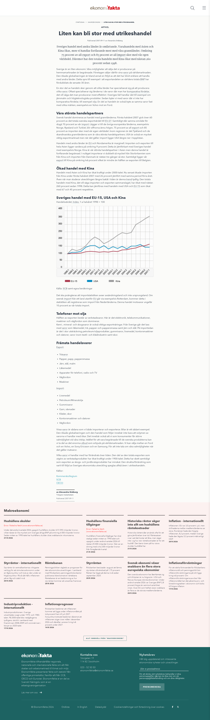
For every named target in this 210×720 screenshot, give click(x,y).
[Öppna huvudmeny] (204, 8)
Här (156, 676)
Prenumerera (152, 687)
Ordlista (65, 707)
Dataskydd (100, 707)
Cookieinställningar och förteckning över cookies (139, 707)
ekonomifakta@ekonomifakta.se (96, 670)
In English (82, 707)
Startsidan (80, 22)
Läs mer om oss (29, 692)
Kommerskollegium (66, 476)
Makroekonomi (94, 22)
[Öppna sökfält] (192, 8)
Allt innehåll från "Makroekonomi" (105, 638)
